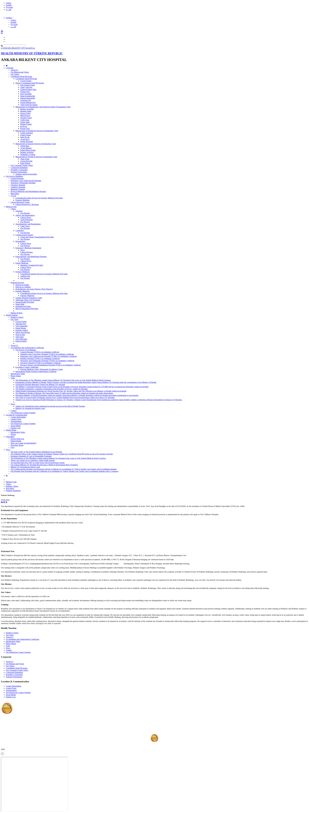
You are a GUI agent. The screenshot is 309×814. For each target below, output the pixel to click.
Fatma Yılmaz (25, 135)
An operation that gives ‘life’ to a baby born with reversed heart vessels (38, 463)
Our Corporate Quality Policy (22, 165)
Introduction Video (18, 374)
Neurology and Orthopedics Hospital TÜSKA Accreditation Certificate (47, 361)
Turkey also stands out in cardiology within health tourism (33, 460)
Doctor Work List (17, 439)
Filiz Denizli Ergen (27, 85)
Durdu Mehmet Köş (28, 102)
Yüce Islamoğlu (21, 326)
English (9, 5)
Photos (13, 434)
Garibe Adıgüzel (26, 133)
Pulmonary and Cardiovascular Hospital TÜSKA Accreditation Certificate (48, 356)
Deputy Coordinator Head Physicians (29, 83)
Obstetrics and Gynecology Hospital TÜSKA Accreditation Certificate (47, 354)
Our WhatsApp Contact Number (23, 413)
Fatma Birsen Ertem (27, 150)
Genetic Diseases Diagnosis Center (28, 298)
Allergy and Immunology (25, 215)
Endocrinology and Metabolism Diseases (31, 257)
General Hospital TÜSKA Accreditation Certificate (39, 352)
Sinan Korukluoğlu (27, 96)
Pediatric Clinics (12, 486)
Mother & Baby (17, 313)
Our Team (14, 319)
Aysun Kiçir (25, 139)
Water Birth (19, 304)
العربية (8, 10)
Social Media (16, 426)
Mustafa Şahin (25, 111)
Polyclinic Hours (17, 445)
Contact (14, 411)
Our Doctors (25, 213)
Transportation (16, 421)
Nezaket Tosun (26, 118)
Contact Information (18, 417)
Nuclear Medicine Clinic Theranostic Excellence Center (41, 369)
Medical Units (11, 207)
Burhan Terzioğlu (27, 109)
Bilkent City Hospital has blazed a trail (30, 408)
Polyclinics (10, 488)
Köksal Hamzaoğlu (27, 98)
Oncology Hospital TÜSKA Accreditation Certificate (40, 363)
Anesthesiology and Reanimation (28, 224)
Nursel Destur (20, 328)
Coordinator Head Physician (21, 76)
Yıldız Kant (24, 120)
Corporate (9, 68)
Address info (25, 276)
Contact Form (16, 419)
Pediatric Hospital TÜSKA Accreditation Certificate (40, 358)
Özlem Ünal (25, 92)
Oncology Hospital (18, 185)
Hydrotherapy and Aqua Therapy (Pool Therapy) (34, 289)
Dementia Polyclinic (23, 306)
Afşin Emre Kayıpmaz (28, 105)
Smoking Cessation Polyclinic (31, 265)
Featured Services (17, 283)
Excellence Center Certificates (26, 367)
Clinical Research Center (20, 202)
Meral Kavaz (25, 115)
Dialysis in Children (23, 287)
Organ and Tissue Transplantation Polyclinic (37, 237)
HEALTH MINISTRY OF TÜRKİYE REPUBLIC (32, 53)
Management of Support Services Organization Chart (35, 144)
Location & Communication (16, 415)
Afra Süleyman (21, 339)
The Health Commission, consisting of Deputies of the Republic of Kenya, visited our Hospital (51, 389)
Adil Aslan (19, 337)
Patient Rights (16, 441)
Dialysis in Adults (22, 285)
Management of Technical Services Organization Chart (36, 157)
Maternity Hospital (18, 189)
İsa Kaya (23, 126)
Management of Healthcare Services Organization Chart (36, 131)
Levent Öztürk (25, 81)
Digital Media (11, 430)
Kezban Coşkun (21, 330)
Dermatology (20, 241)
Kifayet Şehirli (21, 341)
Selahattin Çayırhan (27, 155)
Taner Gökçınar (26, 87)
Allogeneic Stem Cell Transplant (27, 300)
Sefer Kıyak (24, 137)
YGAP (13, 196)
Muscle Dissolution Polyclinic (26, 309)
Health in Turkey (17, 317)
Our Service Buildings (14, 176)
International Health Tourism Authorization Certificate (35, 371)
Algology (19, 211)
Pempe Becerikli (26, 142)
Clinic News (25, 226)
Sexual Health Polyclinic (24, 302)
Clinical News (25, 217)
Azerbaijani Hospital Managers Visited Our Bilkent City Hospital (40, 384)
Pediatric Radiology (13, 491)
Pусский (9, 7)
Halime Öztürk (26, 124)
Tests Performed (26, 220)
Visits (13, 378)
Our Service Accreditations (25, 350)
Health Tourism (12, 315)
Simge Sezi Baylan (22, 332)
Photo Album (16, 376)
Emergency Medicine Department (28, 248)
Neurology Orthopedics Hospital (23, 183)
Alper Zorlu (24, 159)
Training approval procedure (26, 174)
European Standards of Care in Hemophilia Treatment (31, 456)
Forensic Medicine (22, 200)
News (22, 250)
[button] (9, 18)
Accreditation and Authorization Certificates (27, 348)
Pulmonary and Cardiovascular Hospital (26, 181)
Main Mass (15, 194)
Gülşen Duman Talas (28, 89)
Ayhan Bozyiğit (26, 161)
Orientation (10, 437)
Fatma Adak (25, 122)
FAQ (12, 447)
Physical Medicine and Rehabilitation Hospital (28, 191)
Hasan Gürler (25, 113)
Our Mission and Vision (20, 72)
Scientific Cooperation (19, 170)
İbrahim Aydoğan (27, 152)
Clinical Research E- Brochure (27, 204)
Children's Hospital (18, 187)
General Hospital (17, 178)
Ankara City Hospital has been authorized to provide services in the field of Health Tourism (50, 406)
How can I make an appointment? (23, 443)
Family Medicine (21, 263)
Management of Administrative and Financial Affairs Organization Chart (42, 107)
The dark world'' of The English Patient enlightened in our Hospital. (36, 452)
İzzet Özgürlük (26, 94)
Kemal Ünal (25, 129)
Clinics (13, 209)
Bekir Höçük (25, 163)
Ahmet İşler (24, 146)
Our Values (15, 74)
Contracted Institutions (19, 168)
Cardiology (19, 230)
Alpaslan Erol (25, 100)
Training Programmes (19, 172)
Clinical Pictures (26, 252)
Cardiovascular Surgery (24, 235)
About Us (14, 70)
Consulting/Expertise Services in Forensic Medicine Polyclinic (39, 198)
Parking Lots (15, 428)
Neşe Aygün (20, 335)
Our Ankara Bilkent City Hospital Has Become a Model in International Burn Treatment (44, 465)
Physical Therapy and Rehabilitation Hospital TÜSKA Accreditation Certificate (50, 365)
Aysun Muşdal (25, 148)
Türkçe (8, 3)
